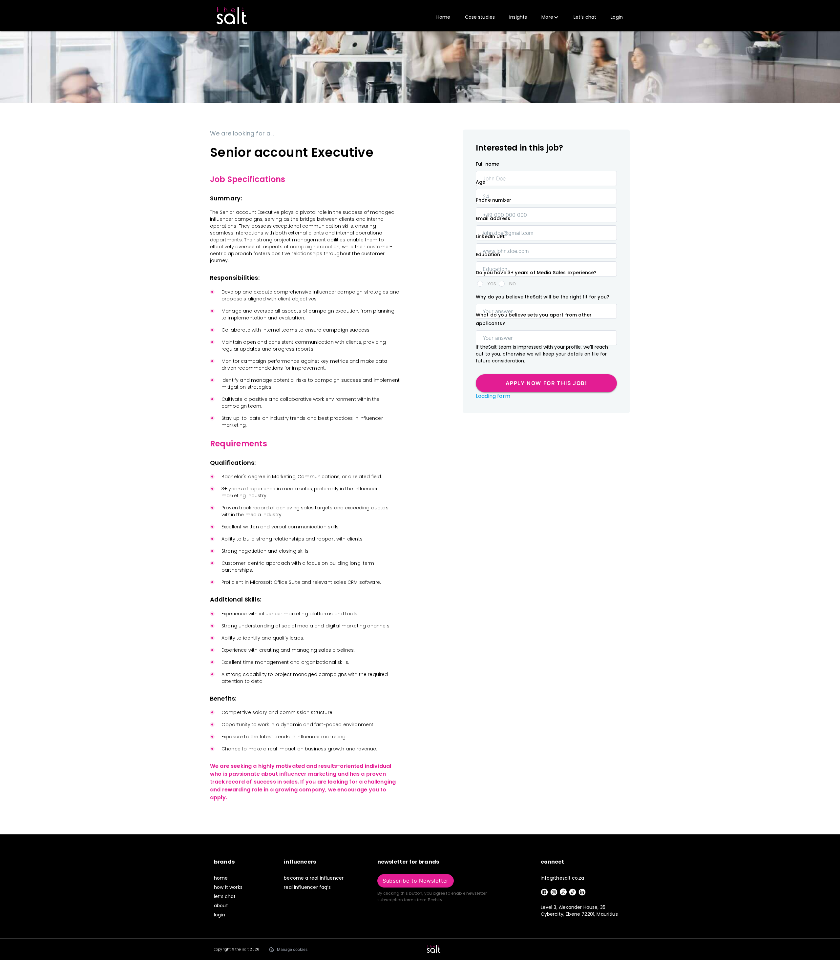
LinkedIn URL (490, 236)
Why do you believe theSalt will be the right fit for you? (542, 297)
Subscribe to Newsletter (416, 880)
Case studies (480, 17)
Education (488, 254)
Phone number (493, 200)
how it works (228, 887)
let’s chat (225, 896)
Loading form (493, 396)
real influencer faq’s (307, 887)
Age (480, 182)
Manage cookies (292, 949)
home (221, 878)
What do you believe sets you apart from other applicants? (534, 319)
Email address (493, 218)
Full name (487, 164)
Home (443, 17)
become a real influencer (314, 878)
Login (617, 17)
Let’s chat (585, 17)
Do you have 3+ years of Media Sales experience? (536, 272)
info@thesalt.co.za (562, 878)
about (221, 905)
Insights (518, 17)
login (219, 914)
